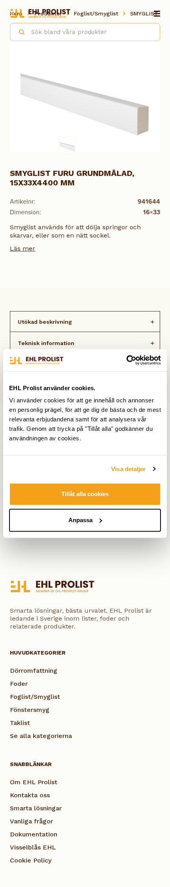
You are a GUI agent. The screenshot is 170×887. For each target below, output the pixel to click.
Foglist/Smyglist (35, 696)
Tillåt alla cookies (85, 494)
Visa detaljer (128, 469)
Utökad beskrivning (45, 322)
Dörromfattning (33, 670)
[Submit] (18, 31)
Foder (19, 683)
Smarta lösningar (36, 808)
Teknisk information (46, 343)
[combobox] (85, 32)
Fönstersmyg (29, 709)
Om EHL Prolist (33, 782)
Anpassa (80, 520)
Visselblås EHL (33, 847)
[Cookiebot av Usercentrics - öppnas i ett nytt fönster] (126, 360)
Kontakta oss (30, 795)
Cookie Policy (30, 860)
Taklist (20, 723)
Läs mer (22, 248)
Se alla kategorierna (41, 736)
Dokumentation (33, 834)
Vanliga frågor (31, 821)
